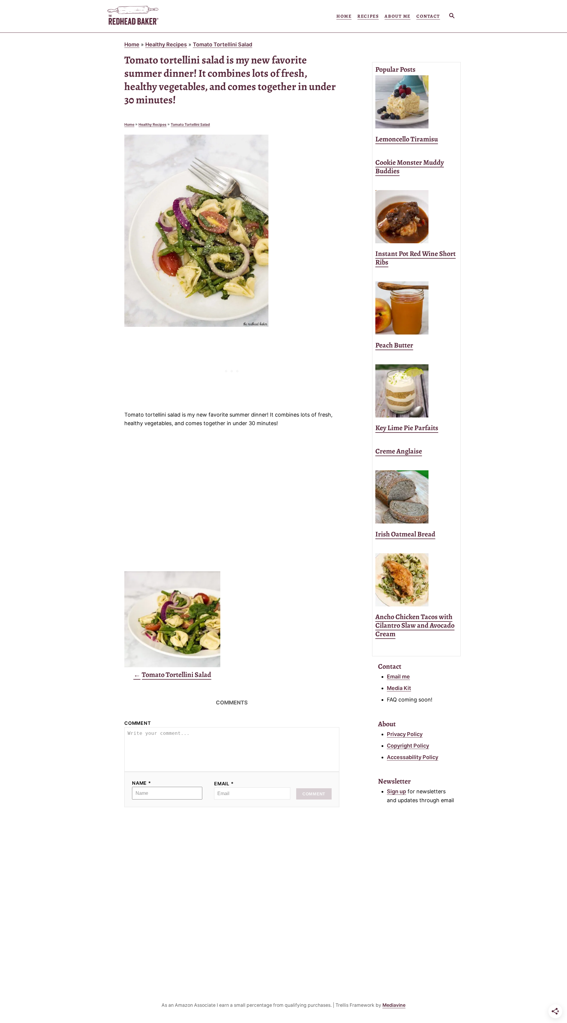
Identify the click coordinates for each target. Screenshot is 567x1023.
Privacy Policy (405, 734)
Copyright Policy (408, 746)
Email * (224, 784)
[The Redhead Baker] (159, 16)
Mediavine (393, 1005)
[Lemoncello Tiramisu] (416, 101)
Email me (398, 676)
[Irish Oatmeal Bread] (416, 496)
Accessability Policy (412, 757)
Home (131, 44)
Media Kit (399, 688)
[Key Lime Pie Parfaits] (416, 390)
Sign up (396, 791)
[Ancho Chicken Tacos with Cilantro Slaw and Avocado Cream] (416, 579)
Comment (137, 723)
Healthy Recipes (166, 44)
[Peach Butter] (416, 308)
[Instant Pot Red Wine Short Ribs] (416, 216)
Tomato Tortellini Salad (222, 44)
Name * (141, 783)
